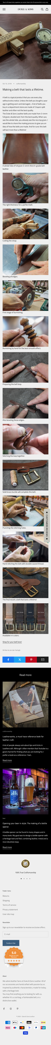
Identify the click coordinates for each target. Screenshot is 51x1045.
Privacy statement (10, 909)
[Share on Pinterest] (31, 659)
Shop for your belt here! (12, 641)
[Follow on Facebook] (4, 1008)
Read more (7, 760)
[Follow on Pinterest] (17, 1008)
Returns (6, 895)
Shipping (6, 900)
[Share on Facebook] (8, 659)
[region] (25, 866)
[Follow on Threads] (10, 1008)
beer (4, 818)
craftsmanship (21, 83)
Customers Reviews (46, 526)
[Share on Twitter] (20, 659)
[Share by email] (42, 659)
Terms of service (9, 904)
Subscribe (11, 943)
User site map (8, 914)
